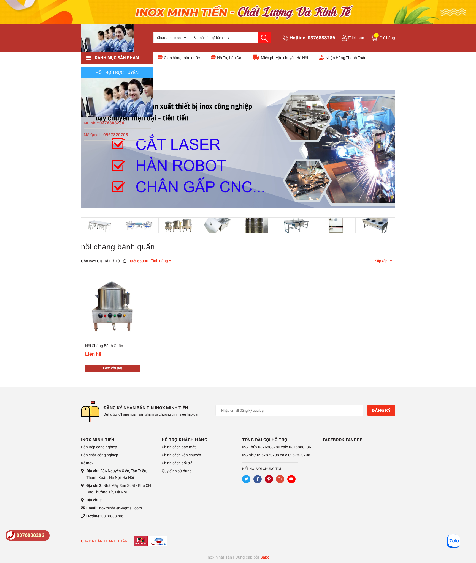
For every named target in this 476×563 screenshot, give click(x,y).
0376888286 (321, 37)
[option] (99, 225)
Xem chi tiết (112, 368)
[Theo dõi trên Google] (280, 479)
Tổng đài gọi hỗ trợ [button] (265, 439)
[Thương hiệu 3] (178, 225)
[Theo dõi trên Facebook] (257, 479)
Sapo (265, 557)
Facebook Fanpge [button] (342, 439)
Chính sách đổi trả (177, 463)
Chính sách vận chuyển (181, 455)
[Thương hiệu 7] (336, 225)
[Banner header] (238, 11)
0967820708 (115, 134)
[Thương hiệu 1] (99, 225)
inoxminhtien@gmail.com (120, 508)
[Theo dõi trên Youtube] (291, 479)
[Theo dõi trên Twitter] (246, 479)
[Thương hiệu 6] (296, 225)
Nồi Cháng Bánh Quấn (104, 346)
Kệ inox (87, 463)
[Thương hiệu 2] (139, 225)
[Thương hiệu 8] (375, 225)
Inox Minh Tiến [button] (97, 439)
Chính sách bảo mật (179, 447)
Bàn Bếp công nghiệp (99, 447)
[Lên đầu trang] (466, 537)
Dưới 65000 (138, 261)
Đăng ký (381, 410)
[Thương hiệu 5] (257, 225)
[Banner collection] (238, 149)
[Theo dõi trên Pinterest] (269, 479)
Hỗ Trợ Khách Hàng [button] (184, 439)
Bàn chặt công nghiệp (99, 455)
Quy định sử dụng (177, 471)
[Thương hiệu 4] (218, 225)
